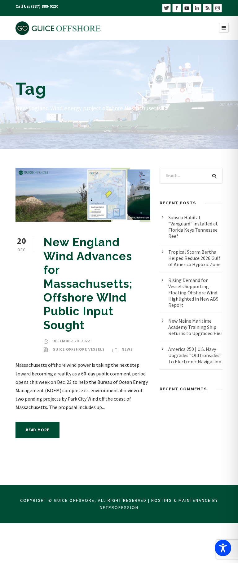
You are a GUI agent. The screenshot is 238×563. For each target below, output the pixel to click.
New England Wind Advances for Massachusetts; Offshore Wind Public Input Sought (88, 283)
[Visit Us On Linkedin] (197, 7)
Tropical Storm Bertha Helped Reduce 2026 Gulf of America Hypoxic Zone (194, 258)
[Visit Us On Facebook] (176, 7)
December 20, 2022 (71, 340)
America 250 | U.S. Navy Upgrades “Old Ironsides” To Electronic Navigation (195, 355)
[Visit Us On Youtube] (187, 7)
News (127, 349)
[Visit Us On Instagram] (217, 7)
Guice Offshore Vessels (78, 349)
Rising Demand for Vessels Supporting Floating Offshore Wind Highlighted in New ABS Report (193, 292)
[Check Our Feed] (207, 7)
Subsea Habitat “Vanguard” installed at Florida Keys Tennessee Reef (193, 226)
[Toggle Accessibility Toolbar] (223, 548)
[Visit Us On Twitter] (166, 7)
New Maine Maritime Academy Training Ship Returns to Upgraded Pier (195, 327)
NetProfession (119, 507)
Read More (37, 430)
